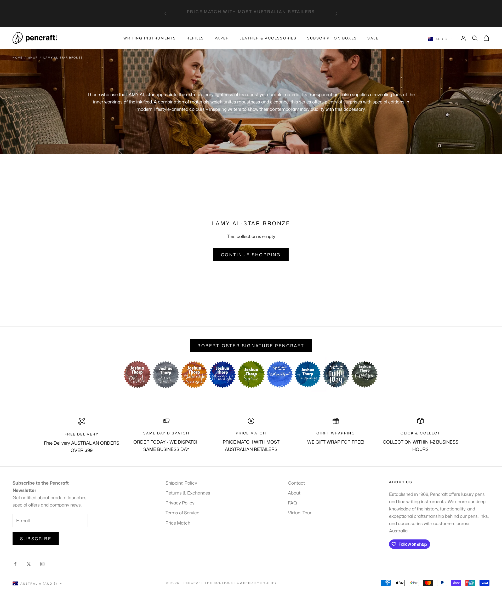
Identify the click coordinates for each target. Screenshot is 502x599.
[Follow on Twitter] (28, 564)
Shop (33, 57)
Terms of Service (182, 512)
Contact (296, 483)
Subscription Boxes (332, 38)
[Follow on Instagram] (42, 564)
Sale (373, 38)
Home (17, 57)
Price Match (178, 523)
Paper (222, 38)
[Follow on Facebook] (15, 564)
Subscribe (36, 539)
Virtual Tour (299, 512)
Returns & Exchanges (188, 493)
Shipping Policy (181, 483)
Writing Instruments (149, 38)
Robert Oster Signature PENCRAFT (250, 345)
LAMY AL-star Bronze (63, 57)
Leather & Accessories (268, 38)
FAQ (292, 502)
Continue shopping (251, 255)
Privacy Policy (180, 502)
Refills (195, 38)
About (294, 493)
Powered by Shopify (256, 583)
